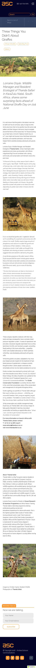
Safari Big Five (23, 44)
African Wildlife (10, 44)
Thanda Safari (14, 149)
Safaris (7, 49)
